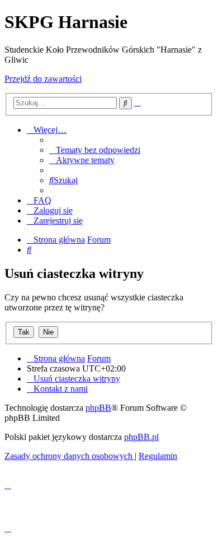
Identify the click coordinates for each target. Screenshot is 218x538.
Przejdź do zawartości (43, 79)
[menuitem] (94, 150)
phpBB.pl (141, 437)
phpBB (98, 407)
